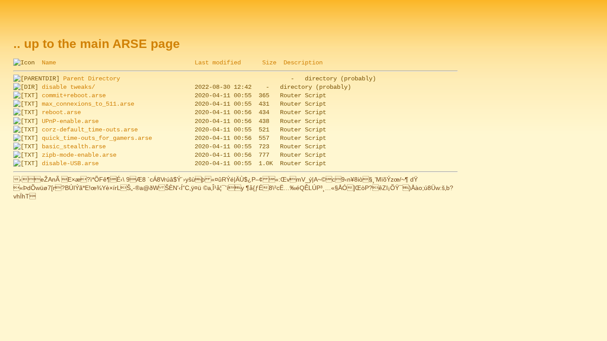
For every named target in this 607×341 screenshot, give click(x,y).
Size (269, 62)
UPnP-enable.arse (70, 121)
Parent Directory (91, 78)
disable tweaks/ (68, 87)
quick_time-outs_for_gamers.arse (97, 138)
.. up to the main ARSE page (96, 44)
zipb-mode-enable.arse (79, 155)
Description (303, 62)
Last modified (218, 62)
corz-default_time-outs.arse (90, 129)
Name (49, 62)
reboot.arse (61, 112)
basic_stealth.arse (74, 146)
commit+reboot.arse (74, 95)
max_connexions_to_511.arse (88, 103)
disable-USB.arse (70, 163)
